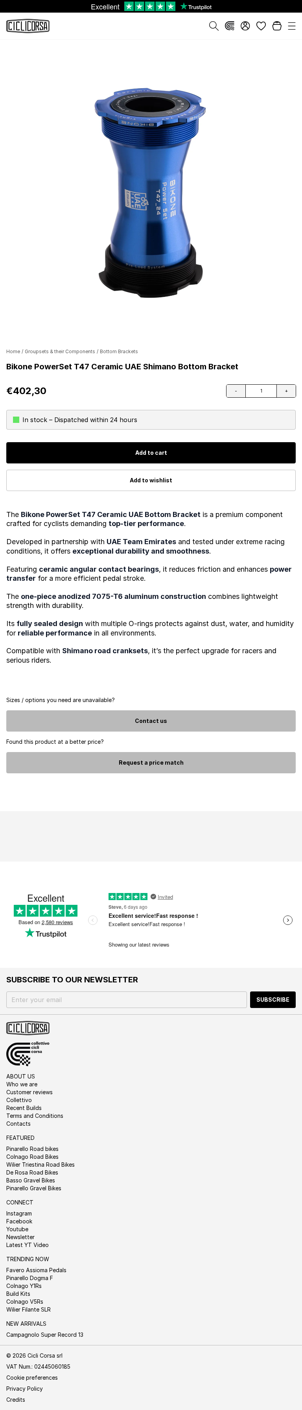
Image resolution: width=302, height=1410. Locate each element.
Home (13, 351)
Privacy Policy (24, 1388)
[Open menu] (292, 26)
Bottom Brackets (119, 351)
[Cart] (277, 26)
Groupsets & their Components (60, 351)
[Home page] (28, 26)
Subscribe (272, 999)
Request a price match (151, 762)
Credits (15, 1399)
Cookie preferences (32, 1377)
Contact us (151, 720)
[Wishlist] (261, 26)
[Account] (245, 26)
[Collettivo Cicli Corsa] (229, 26)
